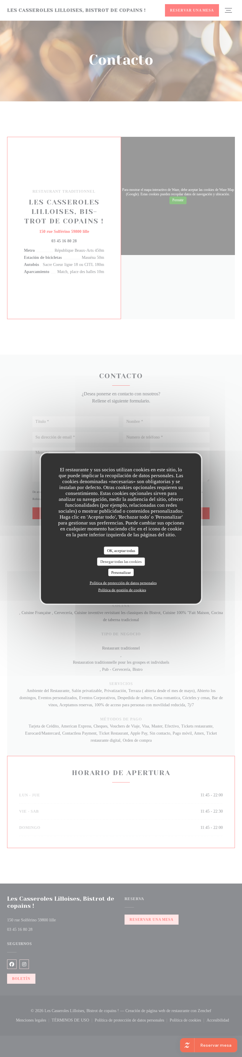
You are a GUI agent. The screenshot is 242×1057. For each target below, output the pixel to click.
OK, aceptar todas (121, 550)
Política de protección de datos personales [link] (123, 583)
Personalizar (121, 572)
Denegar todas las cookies (121, 561)
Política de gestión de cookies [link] (122, 590)
